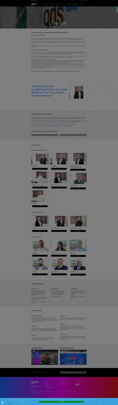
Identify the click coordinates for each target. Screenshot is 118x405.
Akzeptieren (61, 401)
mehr (100, 401)
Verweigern (22, 401)
